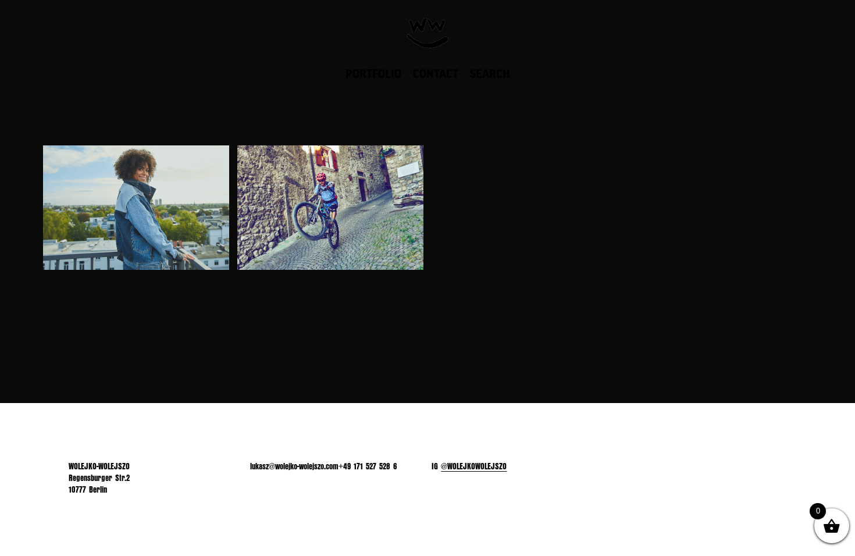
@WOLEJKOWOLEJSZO (474, 466)
